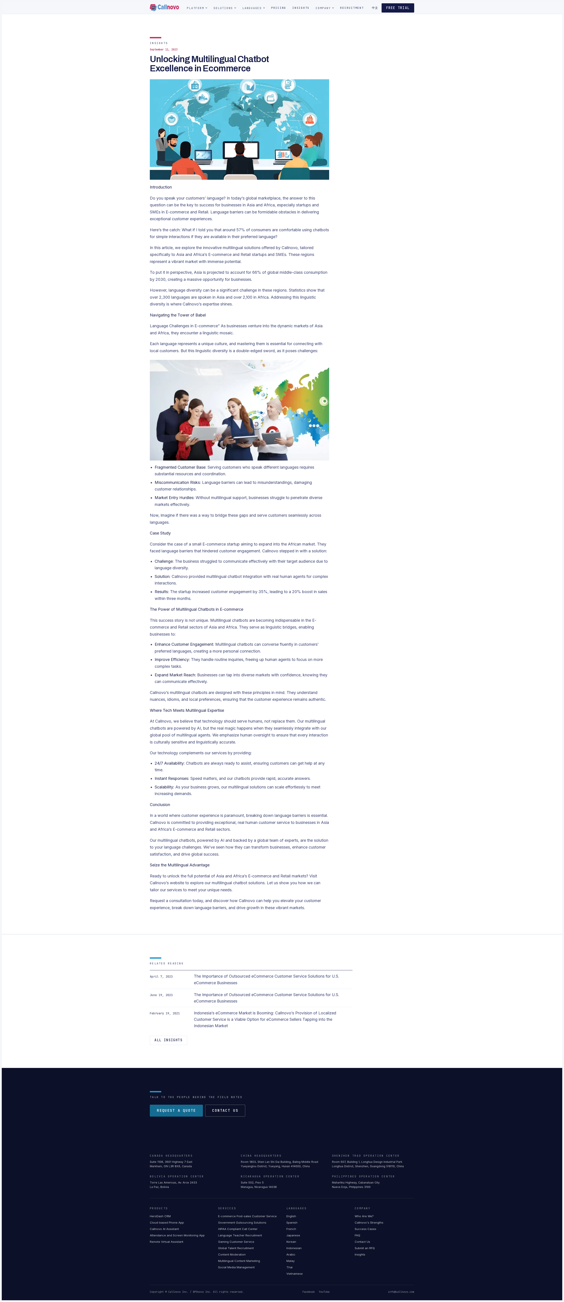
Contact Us (362, 1241)
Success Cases (365, 1229)
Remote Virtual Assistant (166, 1241)
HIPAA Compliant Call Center (238, 1229)
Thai (289, 1267)
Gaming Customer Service (236, 1241)
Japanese (293, 1235)
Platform (195, 8)
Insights (301, 8)
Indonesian (294, 1248)
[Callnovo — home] (164, 8)
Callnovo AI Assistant (164, 1229)
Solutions (223, 8)
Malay (290, 1261)
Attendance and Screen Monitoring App (177, 1235)
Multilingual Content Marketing (239, 1261)
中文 (375, 8)
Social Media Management (236, 1267)
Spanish (291, 1222)
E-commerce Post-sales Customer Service (247, 1216)
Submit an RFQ (365, 1248)
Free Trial (398, 8)
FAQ (357, 1235)
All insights (168, 1040)
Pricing (278, 8)
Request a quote (176, 1110)
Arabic (290, 1254)
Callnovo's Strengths (369, 1222)
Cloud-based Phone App (167, 1222)
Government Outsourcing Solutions (242, 1222)
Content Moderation (232, 1254)
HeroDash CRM (160, 1216)
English (291, 1216)
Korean (291, 1241)
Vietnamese (294, 1273)
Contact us (225, 1110)
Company (323, 8)
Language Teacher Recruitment (240, 1235)
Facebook (308, 1291)
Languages (252, 8)
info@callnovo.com (401, 1291)
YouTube (324, 1291)
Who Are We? (364, 1216)
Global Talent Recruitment (236, 1248)
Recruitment (352, 8)
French (291, 1229)
